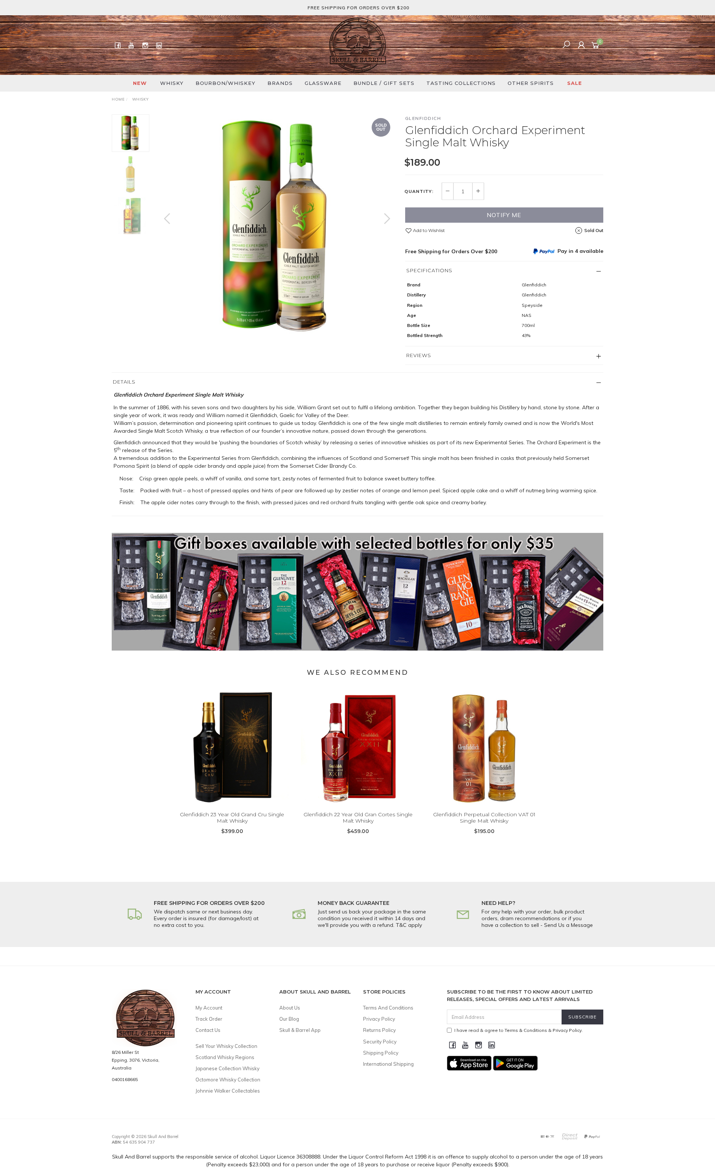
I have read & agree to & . (518, 1030)
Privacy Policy (379, 1019)
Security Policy (380, 1042)
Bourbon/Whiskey (225, 83)
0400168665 (125, 1079)
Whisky (172, 83)
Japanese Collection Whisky (228, 1068)
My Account (209, 1008)
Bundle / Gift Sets (383, 83)
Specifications (429, 270)
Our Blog (289, 1019)
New (140, 83)
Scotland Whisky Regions (225, 1057)
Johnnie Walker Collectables (228, 1091)
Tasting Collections (461, 83)
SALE (574, 83)
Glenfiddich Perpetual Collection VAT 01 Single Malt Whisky (484, 817)
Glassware (323, 83)
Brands (280, 83)
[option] (277, 226)
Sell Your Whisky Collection (226, 1046)
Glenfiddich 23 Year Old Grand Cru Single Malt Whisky (232, 817)
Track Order (209, 1019)
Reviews (418, 355)
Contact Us (208, 1030)
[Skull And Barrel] (357, 44)
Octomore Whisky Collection (228, 1080)
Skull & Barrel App (300, 1030)
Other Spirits (531, 83)
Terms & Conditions (526, 1030)
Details (124, 382)
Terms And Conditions (388, 1008)
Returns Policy (379, 1030)
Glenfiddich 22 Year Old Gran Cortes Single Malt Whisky (358, 817)
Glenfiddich (423, 118)
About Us (289, 1008)
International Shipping (388, 1064)
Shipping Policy (380, 1053)
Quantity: (418, 191)
